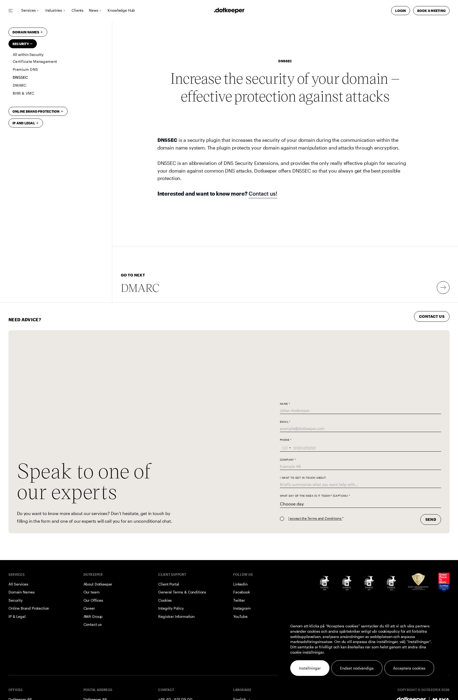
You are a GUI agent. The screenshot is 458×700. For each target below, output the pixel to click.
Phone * (286, 439)
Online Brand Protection (28, 608)
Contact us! (263, 193)
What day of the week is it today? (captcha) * (315, 495)
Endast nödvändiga (357, 668)
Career (89, 608)
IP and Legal (23, 123)
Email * (285, 421)
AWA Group (93, 616)
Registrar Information (176, 616)
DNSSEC (20, 77)
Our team (91, 592)
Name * (285, 403)
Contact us (92, 624)
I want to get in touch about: (303, 477)
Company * (288, 459)
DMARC (19, 85)
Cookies (165, 600)
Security (20, 44)
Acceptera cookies (409, 668)
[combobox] (286, 448)
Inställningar (310, 668)
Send (430, 519)
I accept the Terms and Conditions (315, 518)
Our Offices (93, 600)
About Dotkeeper (97, 584)
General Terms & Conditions (182, 592)
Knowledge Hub (121, 10)
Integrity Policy (170, 608)
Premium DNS (25, 69)
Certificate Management (35, 61)
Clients (77, 10)
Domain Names (25, 32)
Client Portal (168, 584)
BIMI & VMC (23, 93)
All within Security (28, 54)
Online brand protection (36, 111)
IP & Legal (16, 616)
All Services (18, 584)
